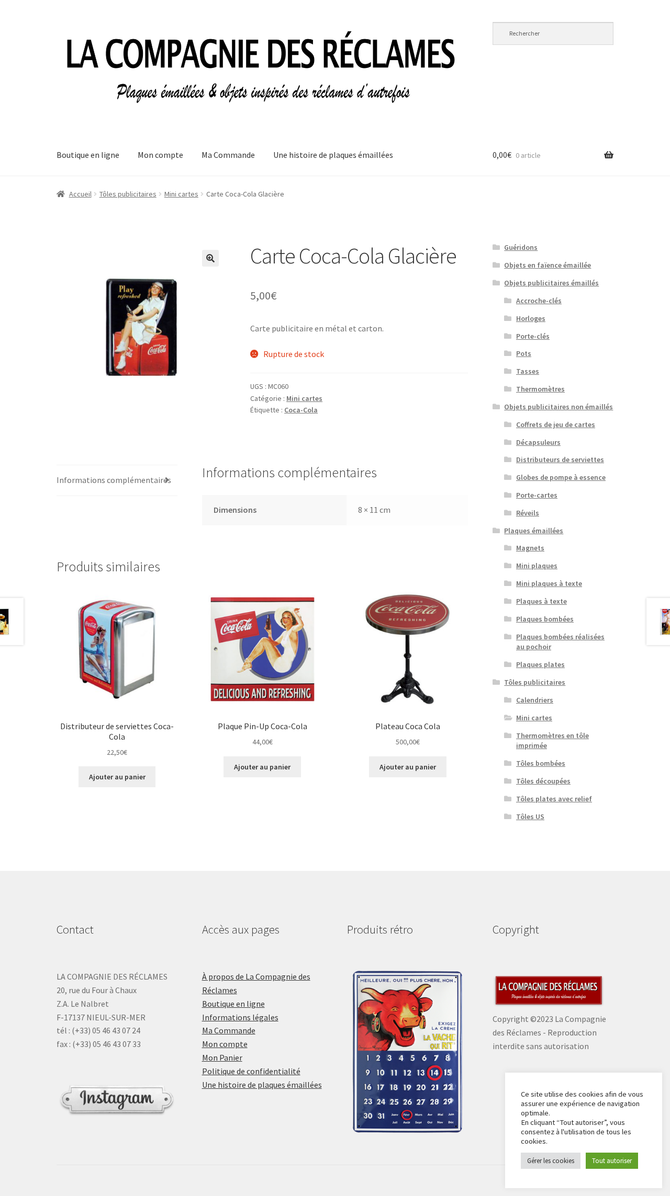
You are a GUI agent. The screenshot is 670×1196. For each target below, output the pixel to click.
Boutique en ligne (88, 155)
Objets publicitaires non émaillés (558, 406)
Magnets (530, 548)
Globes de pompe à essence (561, 477)
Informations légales (240, 1017)
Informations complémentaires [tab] (114, 480)
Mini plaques (536, 565)
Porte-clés (533, 336)
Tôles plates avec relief (554, 798)
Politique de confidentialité (251, 1071)
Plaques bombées (545, 619)
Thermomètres (540, 389)
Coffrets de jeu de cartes (555, 424)
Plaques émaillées (533, 530)
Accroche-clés (539, 300)
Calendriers (534, 700)
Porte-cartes (536, 495)
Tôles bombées (540, 763)
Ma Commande (228, 155)
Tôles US (530, 816)
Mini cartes (181, 194)
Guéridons (521, 247)
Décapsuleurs (538, 442)
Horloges (530, 318)
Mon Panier (222, 1057)
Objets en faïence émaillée (547, 265)
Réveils (527, 513)
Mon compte (160, 155)
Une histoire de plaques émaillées (333, 155)
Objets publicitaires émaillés (551, 283)
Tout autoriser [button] (612, 1160)
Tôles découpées (543, 781)
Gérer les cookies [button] (550, 1160)
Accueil (80, 194)
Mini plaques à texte (549, 583)
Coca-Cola (301, 410)
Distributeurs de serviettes (560, 459)
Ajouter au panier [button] (117, 776)
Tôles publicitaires (128, 194)
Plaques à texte (541, 601)
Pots (523, 353)
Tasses (527, 371)
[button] (210, 258)
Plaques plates (540, 664)
